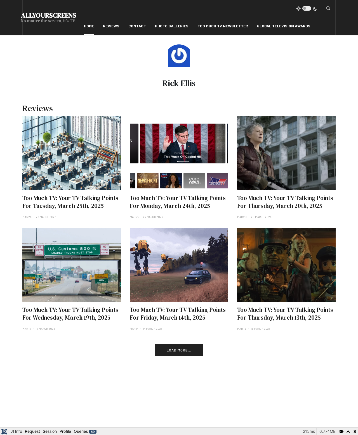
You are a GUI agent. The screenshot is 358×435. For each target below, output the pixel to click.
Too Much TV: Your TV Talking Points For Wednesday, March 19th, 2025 (70, 314)
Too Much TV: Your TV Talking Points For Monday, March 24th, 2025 (178, 202)
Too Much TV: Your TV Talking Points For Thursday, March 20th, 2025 (285, 202)
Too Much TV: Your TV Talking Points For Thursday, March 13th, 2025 (285, 314)
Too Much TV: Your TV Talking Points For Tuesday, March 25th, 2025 (70, 202)
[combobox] (328, 8)
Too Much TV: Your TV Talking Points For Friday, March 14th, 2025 (178, 314)
